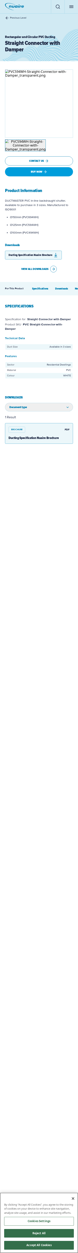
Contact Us (36, 161)
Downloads (61, 288)
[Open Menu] (71, 6)
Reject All (39, 1233)
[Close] (73, 1198)
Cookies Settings (39, 1221)
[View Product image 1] (25, 145)
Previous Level (18, 17)
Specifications (40, 288)
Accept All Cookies (38, 1245)
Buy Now (36, 171)
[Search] (57, 6)
